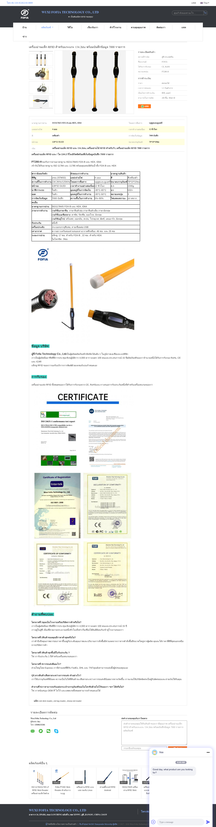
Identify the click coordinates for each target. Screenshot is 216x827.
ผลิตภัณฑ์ (46, 27)
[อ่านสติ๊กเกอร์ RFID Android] (107, 777)
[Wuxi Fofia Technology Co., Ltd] (24, 14)
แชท (193, 3)
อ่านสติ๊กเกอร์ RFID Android (107, 788)
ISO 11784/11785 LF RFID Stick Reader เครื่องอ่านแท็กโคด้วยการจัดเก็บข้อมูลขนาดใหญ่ (40, 793)
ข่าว (25, 36)
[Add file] (153, 821)
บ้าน (24, 27)
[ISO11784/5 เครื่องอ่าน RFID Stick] (130, 777)
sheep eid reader (74, 701)
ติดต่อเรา (161, 27)
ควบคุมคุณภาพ (138, 27)
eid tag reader (60, 701)
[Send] (208, 821)
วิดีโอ (70, 27)
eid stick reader (45, 701)
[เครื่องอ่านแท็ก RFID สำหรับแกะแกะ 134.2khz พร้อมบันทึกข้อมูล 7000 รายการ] (41, 60)
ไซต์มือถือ (51, 824)
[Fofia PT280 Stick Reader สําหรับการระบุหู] (63, 777)
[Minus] (208, 752)
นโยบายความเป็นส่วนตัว (66, 824)
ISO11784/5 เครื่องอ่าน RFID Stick (130, 788)
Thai (206, 3)
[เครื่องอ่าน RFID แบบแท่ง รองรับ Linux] (85, 777)
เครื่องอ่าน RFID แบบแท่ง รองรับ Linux (85, 788)
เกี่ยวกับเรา (92, 27)
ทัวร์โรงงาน (115, 27)
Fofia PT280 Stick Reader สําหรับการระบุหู (63, 790)
